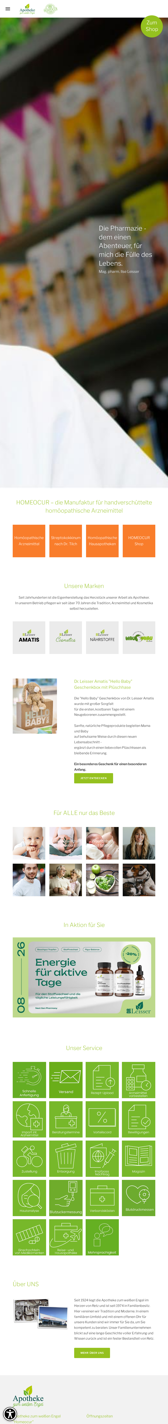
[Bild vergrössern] (35, 706)
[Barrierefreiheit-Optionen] (10, 1414)
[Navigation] (8, 9)
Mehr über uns (92, 1352)
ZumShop (152, 25)
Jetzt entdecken (94, 778)
